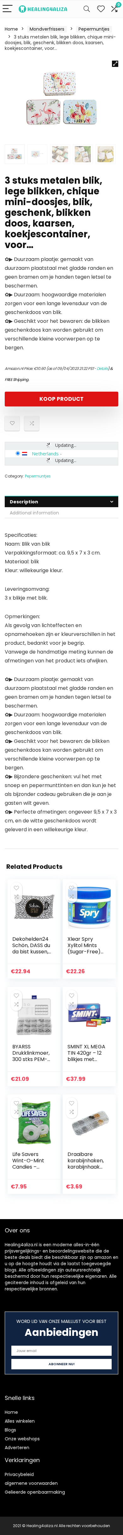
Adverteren (17, 1447)
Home (11, 29)
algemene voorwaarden (31, 1483)
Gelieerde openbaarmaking (35, 1492)
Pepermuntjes (94, 29)
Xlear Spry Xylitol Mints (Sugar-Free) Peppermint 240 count (84, 951)
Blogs (10, 1430)
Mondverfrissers (47, 29)
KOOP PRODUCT (61, 399)
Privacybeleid (19, 1474)
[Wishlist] (101, 9)
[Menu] (7, 9)
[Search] (86, 9)
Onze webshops (22, 1439)
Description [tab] (24, 502)
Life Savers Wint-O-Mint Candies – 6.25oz (28, 1164)
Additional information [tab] (34, 513)
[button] (115, 64)
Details (102, 368)
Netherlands (45, 453)
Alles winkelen (20, 1421)
